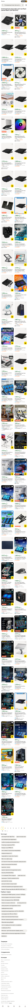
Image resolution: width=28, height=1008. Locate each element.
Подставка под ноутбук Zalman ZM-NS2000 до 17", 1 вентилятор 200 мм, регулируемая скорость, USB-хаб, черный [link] (7, 163)
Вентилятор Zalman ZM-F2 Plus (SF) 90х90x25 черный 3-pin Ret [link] (20, 33)
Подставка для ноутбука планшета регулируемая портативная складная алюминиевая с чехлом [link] (7, 767)
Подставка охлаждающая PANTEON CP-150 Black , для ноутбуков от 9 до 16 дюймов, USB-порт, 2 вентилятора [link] (7, 609)
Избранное (14, 1006)
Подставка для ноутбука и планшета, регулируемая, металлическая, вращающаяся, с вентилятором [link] (7, 270)
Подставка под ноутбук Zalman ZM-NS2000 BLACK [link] (20, 218)
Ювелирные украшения (6, 990)
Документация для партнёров (7, 947)
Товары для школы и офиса (6, 981)
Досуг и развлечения (5, 959)
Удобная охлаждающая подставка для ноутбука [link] (7, 137)
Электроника (4, 967)
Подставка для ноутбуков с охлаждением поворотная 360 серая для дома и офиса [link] (7, 479)
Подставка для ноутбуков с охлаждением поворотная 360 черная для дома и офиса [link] (20, 506)
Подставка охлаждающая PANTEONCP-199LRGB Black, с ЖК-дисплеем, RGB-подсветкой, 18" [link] (7, 819)
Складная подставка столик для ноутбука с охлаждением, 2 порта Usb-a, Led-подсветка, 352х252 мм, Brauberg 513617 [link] (20, 295)
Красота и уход (4, 974)
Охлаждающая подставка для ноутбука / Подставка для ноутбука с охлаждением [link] (7, 399)
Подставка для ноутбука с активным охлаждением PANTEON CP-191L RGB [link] (7, 742)
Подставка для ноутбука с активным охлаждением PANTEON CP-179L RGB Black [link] (20, 453)
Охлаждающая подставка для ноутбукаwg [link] (7, 59)
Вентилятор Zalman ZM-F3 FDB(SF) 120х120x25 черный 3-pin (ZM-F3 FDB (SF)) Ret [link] (20, 85)
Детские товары (4, 988)
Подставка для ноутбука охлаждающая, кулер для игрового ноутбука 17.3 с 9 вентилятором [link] (7, 531)
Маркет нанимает (4, 997)
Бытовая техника (4, 963)
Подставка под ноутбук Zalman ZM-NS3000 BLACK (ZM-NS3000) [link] (7, 85)
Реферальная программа (6, 954)
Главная (3, 1006)
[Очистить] (22, 5)
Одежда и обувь (4, 968)
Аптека (2, 972)
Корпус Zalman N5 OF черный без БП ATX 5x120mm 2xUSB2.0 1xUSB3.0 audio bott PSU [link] (20, 767)
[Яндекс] (10, 1003)
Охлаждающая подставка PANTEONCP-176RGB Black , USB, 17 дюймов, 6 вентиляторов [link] (20, 636)
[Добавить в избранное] (12, 13)
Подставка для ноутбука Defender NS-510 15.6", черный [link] (7, 687)
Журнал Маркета (4, 998)
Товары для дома (4, 970)
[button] (26, 5)
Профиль (25, 1006)
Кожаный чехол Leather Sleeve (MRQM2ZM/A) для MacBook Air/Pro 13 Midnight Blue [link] (7, 558)
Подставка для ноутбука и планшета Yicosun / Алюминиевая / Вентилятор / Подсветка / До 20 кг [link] (7, 322)
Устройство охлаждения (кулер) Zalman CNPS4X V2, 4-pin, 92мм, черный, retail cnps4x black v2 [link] (7, 244)
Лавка (8, 1006)
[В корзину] (12, 27)
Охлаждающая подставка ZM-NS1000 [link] (7, 33)
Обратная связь (4, 995)
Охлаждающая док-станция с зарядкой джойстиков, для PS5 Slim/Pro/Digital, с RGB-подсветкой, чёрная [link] (6, 636)
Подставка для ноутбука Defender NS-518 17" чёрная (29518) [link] (20, 713)
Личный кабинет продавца (6, 943)
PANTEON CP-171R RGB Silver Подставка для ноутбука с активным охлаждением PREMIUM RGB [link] (6, 583)
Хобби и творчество (5, 976)
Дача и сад (3, 977)
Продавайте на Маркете (6, 945)
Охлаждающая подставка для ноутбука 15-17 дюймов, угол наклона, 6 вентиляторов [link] (7, 506)
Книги (2, 979)
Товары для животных (5, 985)
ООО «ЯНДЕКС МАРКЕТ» (9, 1001)
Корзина (19, 1006)
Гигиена (2, 965)
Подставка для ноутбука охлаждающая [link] (20, 399)
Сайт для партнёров (5, 949)
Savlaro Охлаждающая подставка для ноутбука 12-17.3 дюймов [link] (20, 479)
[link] (8, 837)
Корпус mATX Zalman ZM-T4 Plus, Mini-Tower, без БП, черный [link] (20, 322)
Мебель (2, 961)
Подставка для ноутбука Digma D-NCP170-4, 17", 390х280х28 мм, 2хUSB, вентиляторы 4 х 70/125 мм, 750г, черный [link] (7, 191)
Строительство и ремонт (6, 986)
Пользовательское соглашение (7, 993)
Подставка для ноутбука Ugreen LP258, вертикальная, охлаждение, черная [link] (7, 373)
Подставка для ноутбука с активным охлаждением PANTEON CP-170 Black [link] (7, 661)
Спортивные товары (5, 983)
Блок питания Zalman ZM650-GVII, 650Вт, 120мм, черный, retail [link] (20, 609)
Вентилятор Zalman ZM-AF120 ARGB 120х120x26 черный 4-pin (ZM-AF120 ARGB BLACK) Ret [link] (20, 137)
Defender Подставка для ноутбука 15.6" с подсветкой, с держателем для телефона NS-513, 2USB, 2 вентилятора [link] (7, 794)
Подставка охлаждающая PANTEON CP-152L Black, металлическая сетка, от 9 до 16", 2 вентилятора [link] (7, 713)
